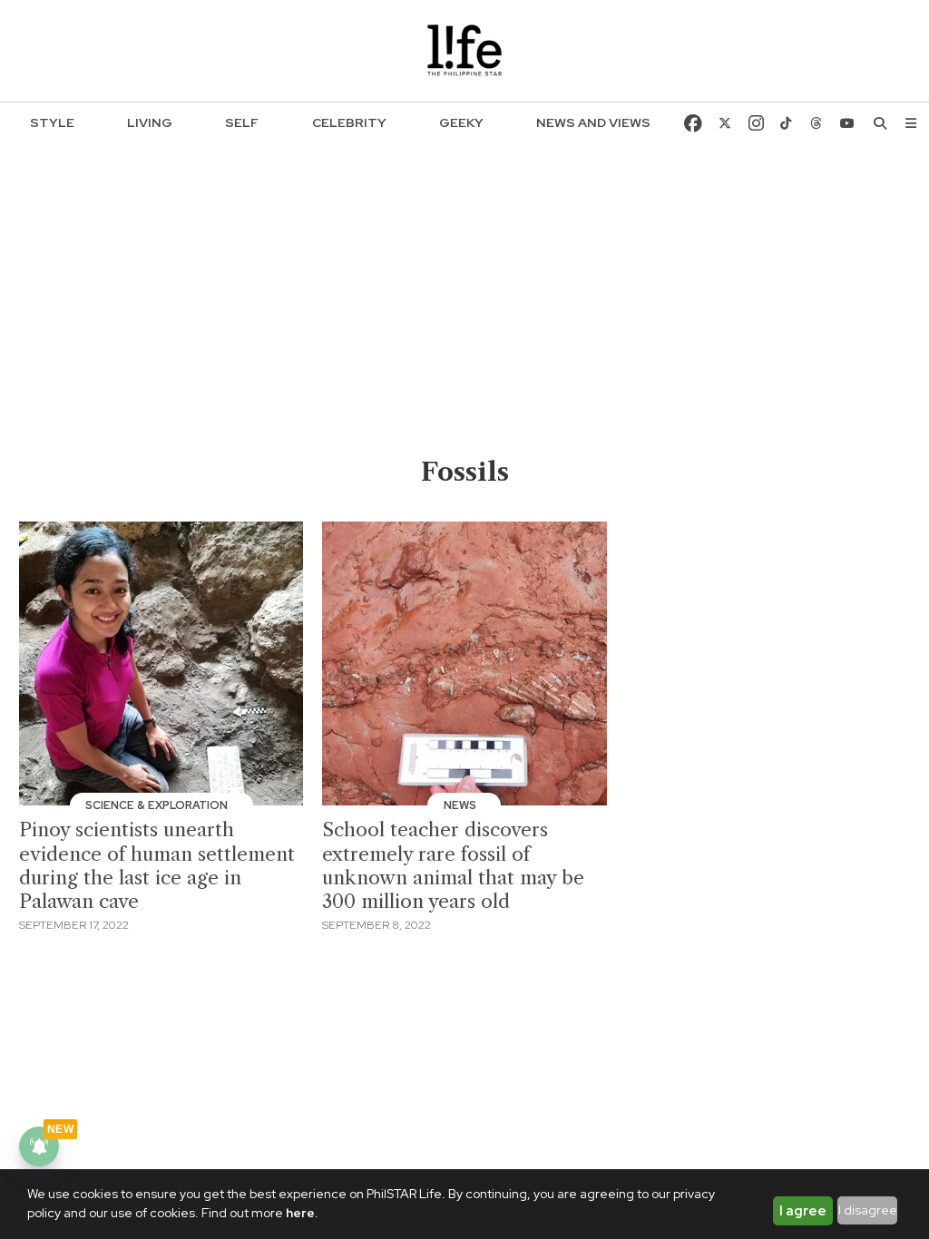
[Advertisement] (465, 318)
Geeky (461, 122)
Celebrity (349, 122)
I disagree (867, 1210)
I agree (802, 1211)
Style (52, 122)
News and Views (593, 122)
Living (149, 122)
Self (242, 122)
